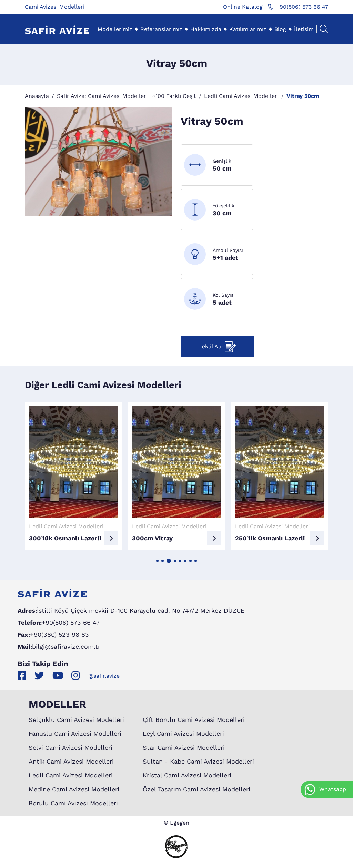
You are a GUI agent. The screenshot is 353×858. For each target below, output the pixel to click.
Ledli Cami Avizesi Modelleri (241, 96)
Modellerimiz (115, 29)
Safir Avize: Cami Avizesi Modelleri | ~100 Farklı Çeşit (126, 96)
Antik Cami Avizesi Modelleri (71, 761)
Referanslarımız (161, 29)
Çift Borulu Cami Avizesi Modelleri (194, 719)
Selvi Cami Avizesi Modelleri (70, 747)
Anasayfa (37, 96)
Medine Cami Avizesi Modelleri (74, 789)
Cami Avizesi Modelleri (54, 6)
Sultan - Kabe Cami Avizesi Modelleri (198, 761)
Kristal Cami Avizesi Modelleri (187, 775)
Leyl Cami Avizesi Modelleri (183, 733)
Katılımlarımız (247, 29)
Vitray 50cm (302, 96)
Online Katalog (243, 6)
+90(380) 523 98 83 (59, 634)
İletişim (304, 29)
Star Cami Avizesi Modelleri (184, 747)
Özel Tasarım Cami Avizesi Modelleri (196, 789)
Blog (280, 29)
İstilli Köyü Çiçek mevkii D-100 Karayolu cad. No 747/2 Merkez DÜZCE (140, 610)
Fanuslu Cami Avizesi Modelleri (75, 733)
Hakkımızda (205, 29)
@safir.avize (104, 676)
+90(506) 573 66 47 (301, 6)
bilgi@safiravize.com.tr (66, 646)
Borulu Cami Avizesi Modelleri (73, 803)
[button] (157, 561)
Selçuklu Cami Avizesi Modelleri (76, 719)
